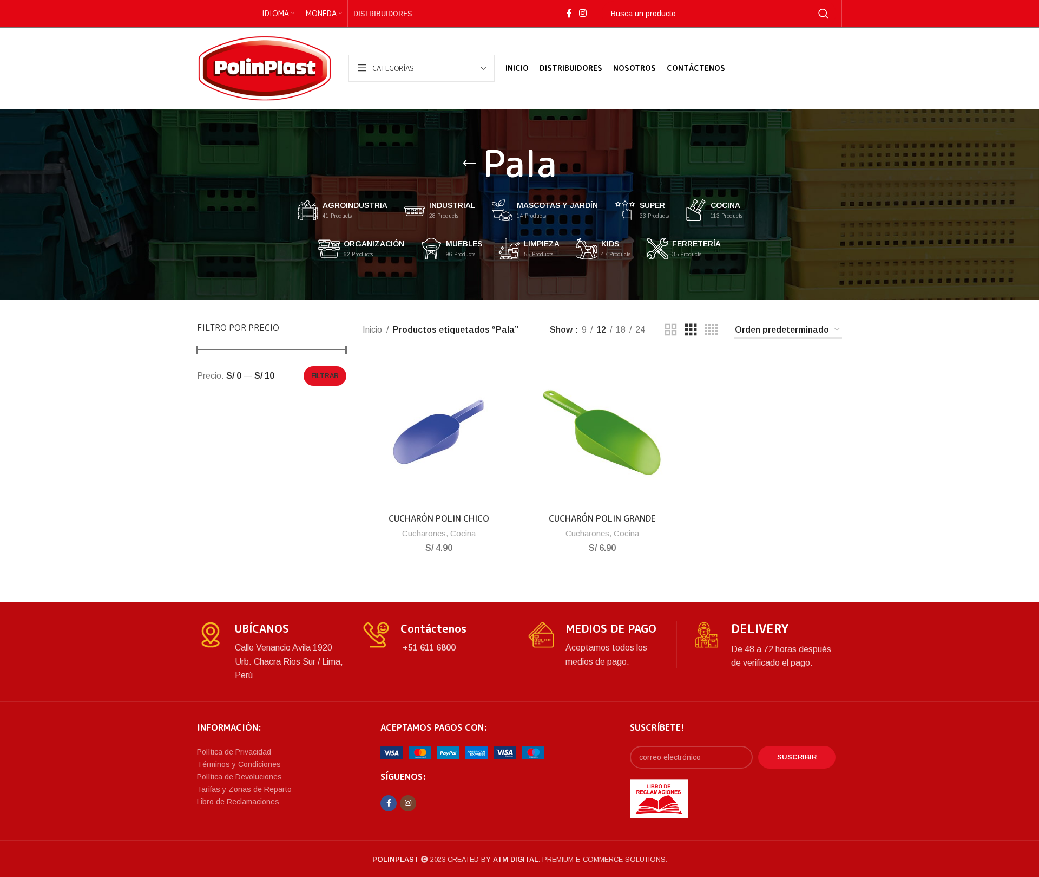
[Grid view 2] (671, 330)
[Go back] (469, 163)
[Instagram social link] (582, 13)
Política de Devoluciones (239, 776)
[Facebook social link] (569, 13)
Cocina (463, 533)
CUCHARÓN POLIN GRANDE (602, 518)
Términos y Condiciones (239, 764)
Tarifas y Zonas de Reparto (244, 789)
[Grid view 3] (691, 330)
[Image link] (462, 752)
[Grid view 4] (711, 330)
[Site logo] (264, 67)
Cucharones (424, 533)
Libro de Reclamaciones (238, 801)
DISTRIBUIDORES (382, 13)
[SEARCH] (823, 13)
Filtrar (325, 376)
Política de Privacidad (234, 752)
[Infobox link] (271, 652)
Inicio (372, 329)
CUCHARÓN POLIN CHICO (439, 518)
